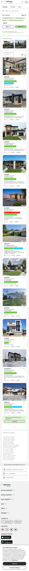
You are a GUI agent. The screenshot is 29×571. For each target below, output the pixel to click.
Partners (3, 513)
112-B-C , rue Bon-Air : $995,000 (9, 458)
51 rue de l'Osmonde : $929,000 (9, 436)
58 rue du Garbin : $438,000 (8, 450)
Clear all (5, 22)
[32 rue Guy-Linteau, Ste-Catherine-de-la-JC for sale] (14, 197)
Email (18, 522)
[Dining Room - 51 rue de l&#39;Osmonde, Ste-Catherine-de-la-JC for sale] (14, 66)
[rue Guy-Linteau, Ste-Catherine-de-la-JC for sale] (14, 267)
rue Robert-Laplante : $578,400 (9, 439)
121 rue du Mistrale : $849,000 (8, 457)
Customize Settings (14, 567)
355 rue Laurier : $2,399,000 (8, 459)
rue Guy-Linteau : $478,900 (8, 451)
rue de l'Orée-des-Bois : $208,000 (9, 447)
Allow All (14, 563)
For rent (12, 7)
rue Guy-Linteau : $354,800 (8, 448)
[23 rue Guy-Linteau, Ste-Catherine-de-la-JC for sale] (14, 358)
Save (14, 421)
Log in (26, 1)
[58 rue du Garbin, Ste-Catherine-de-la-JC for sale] (14, 297)
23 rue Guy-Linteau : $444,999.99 (9, 455)
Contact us (4, 518)
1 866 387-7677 (8, 522)
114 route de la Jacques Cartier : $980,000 (10, 446)
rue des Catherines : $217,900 (8, 453)
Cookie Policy (15, 560)
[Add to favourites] (24, 77)
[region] (14, 558)
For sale (4, 7)
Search (20, 26)
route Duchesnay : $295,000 (8, 442)
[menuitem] (14, 490)
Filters (7, 26)
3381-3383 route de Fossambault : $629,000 (11, 444)
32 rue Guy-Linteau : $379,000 (8, 443)
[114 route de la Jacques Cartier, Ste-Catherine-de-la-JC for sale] (14, 233)
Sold (19, 7)
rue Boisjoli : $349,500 (7, 454)
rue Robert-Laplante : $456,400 (9, 438)
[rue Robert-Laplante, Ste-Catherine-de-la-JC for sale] (14, 99)
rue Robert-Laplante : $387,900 (8, 440)
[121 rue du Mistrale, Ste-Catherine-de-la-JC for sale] (14, 392)
